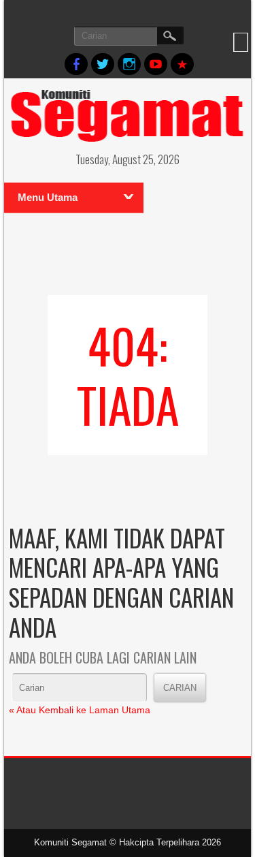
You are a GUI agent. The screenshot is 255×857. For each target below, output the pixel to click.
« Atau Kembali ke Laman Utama (79, 709)
